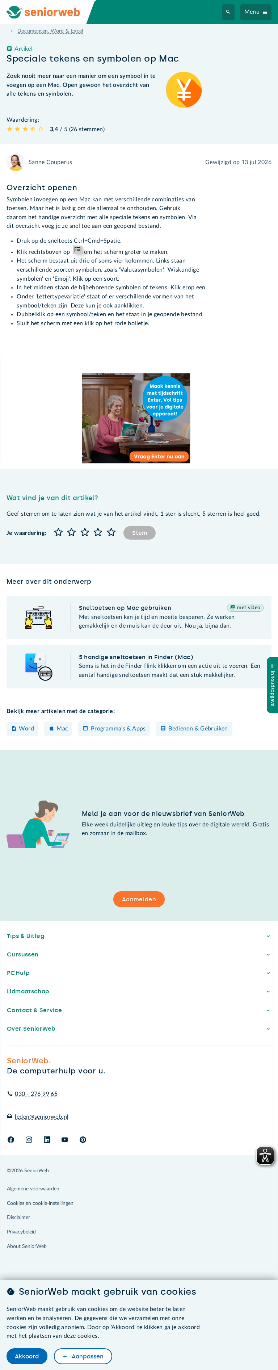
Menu (252, 12)
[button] (58, 533)
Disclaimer (18, 1217)
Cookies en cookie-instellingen (40, 1203)
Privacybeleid (21, 1232)
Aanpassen (87, 1356)
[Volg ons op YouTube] (64, 1140)
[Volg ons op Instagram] (29, 1140)
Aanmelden (139, 899)
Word (26, 729)
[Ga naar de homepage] (49, 12)
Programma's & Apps (118, 729)
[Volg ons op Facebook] (11, 1140)
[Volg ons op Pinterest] (83, 1140)
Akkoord (27, 1356)
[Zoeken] (228, 12)
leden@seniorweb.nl (41, 1117)
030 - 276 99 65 (36, 1094)
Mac (62, 729)
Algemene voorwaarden (33, 1188)
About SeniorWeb (27, 1246)
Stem (139, 532)
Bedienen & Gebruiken (198, 729)
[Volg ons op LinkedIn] (47, 1140)
